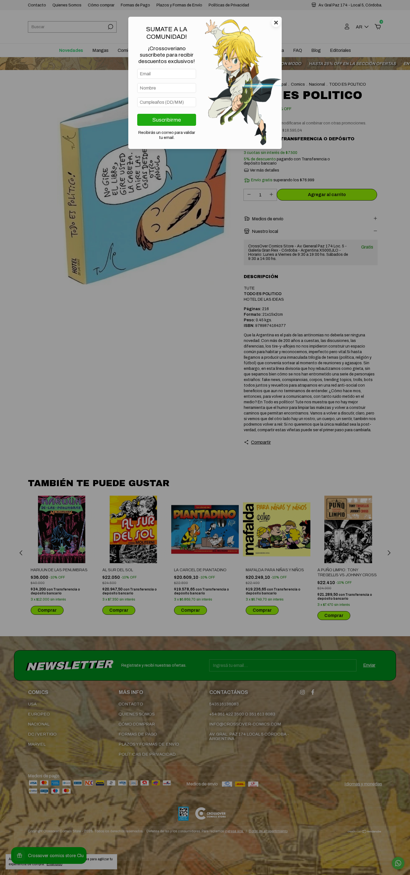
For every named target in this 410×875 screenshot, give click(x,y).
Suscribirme (166, 120)
